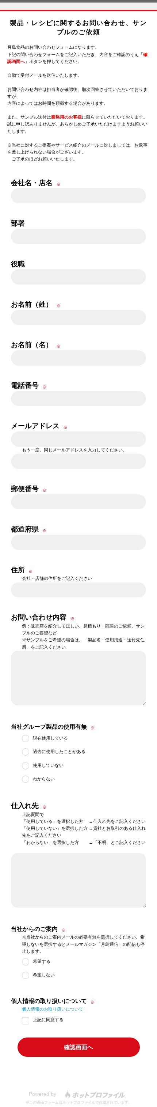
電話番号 (25, 385)
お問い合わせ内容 (38, 617)
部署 (18, 223)
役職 (18, 264)
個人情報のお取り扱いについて (52, 1009)
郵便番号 (25, 489)
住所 (18, 570)
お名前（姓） (32, 304)
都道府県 (25, 529)
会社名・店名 (32, 183)
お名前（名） (32, 345)
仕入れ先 (25, 805)
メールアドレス (35, 426)
